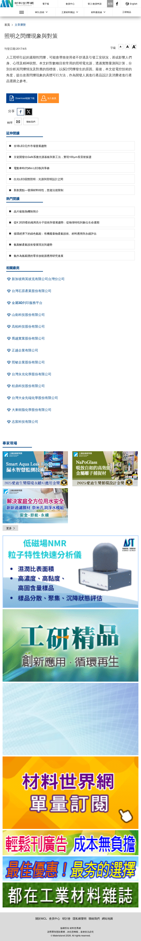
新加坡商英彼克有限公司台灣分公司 (38, 278)
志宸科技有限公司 (24, 421)
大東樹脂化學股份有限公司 (31, 409)
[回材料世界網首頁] (16, 3)
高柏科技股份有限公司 (28, 326)
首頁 (7, 24)
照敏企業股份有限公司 (28, 362)
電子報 (45, 3)
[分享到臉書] (20, 112)
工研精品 (126, 11)
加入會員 (51, 98)
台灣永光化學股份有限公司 (31, 374)
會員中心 (70, 3)
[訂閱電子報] (70, 719)
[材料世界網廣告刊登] (70, 842)
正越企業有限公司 (24, 350)
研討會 (66, 918)
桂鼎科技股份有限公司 (28, 385)
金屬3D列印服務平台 (26, 302)
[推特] (28, 112)
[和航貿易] (70, 571)
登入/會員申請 (95, 3)
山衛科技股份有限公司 (28, 314)
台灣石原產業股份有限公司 (31, 290)
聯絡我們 (30, 121)
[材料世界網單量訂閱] (70, 792)
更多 (9, 528)
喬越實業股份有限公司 (28, 338)
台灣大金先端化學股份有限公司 (34, 397)
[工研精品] (70, 645)
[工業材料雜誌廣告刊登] (70, 868)
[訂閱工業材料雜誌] (70, 894)
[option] (70, 572)
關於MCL (41, 918)
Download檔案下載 (25, 98)
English (133, 3)
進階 (110, 3)
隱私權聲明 (79, 918)
